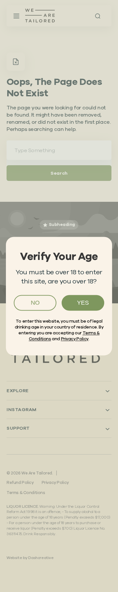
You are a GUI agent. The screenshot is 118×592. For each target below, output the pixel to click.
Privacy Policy (74, 339)
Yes (83, 302)
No (35, 302)
